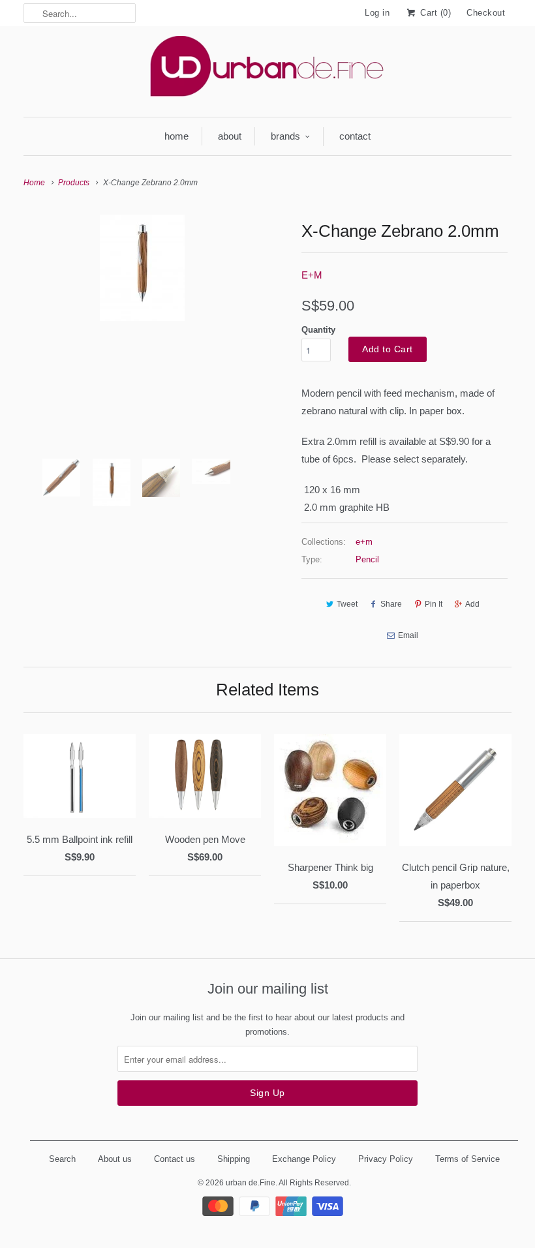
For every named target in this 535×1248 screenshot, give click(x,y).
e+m (364, 542)
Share (391, 604)
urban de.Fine (250, 1182)
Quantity (318, 330)
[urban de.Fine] (267, 70)
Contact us (174, 1159)
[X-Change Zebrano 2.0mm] (142, 268)
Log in (377, 13)
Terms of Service (467, 1159)
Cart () (434, 13)
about (229, 136)
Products (73, 182)
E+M (311, 275)
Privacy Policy (385, 1159)
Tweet (347, 604)
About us (115, 1159)
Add (472, 604)
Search (62, 1159)
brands (285, 136)
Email (408, 635)
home (176, 136)
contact (355, 136)
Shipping (233, 1159)
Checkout (485, 13)
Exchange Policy (304, 1159)
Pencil (367, 559)
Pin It (433, 604)
